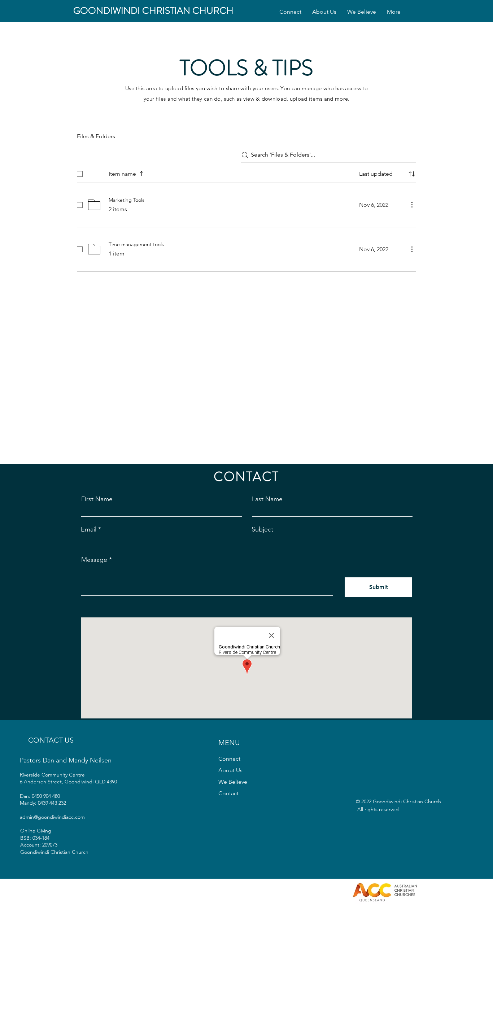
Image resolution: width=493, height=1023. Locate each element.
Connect (229, 758)
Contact (228, 793)
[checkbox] (80, 174)
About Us (230, 770)
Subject (262, 529)
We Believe (232, 781)
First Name (97, 499)
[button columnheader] (411, 174)
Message (94, 559)
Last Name (267, 499)
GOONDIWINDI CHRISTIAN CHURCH (153, 10)
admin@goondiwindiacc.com (52, 817)
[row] (246, 172)
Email (88, 529)
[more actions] (411, 204)
